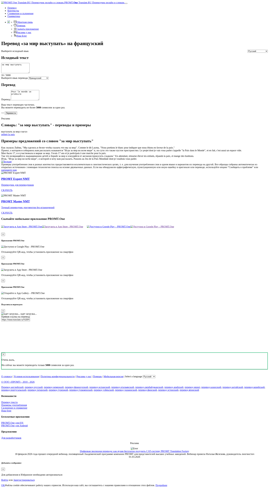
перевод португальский (13, 390)
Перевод (12, 8)
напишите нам (9, 170)
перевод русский (34, 387)
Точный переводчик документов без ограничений (27, 207)
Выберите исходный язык (15, 51)
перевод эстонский (168, 390)
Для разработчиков (11, 438)
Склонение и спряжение (14, 408)
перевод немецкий (54, 387)
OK (3, 485)
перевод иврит (192, 387)
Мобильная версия (113, 376)
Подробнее (161, 485)
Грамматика (13, 16)
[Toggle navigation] (126, 3)
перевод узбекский (104, 390)
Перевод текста (9, 402)
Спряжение (20, 13)
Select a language (133, 376)
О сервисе (6, 376)
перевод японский (189, 390)
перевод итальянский (122, 387)
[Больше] (6, 161)
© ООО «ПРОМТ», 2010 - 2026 (18, 382)
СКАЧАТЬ (6, 190)
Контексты (13, 10)
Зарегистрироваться (24, 480)
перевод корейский (254, 387)
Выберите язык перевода (14, 78)
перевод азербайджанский (149, 387)
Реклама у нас (24, 32)
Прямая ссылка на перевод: (15, 316)
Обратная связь (25, 22)
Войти (4, 480)
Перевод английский (12, 387)
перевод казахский (211, 387)
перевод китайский (232, 387)
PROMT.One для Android (14, 425)
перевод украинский (126, 390)
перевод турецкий (58, 390)
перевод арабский (173, 387)
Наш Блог (22, 36)
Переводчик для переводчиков (17, 185)
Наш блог (6, 410)
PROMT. (94, 2)
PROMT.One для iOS (12, 422)
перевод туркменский (80, 390)
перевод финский (147, 390)
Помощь (21, 25)
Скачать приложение (28, 29)
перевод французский (76, 387)
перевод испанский (99, 387)
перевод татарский (37, 390)
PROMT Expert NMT (15, 178)
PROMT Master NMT (15, 201)
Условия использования (26, 376)
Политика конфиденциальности (58, 376)
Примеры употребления (14, 405)
